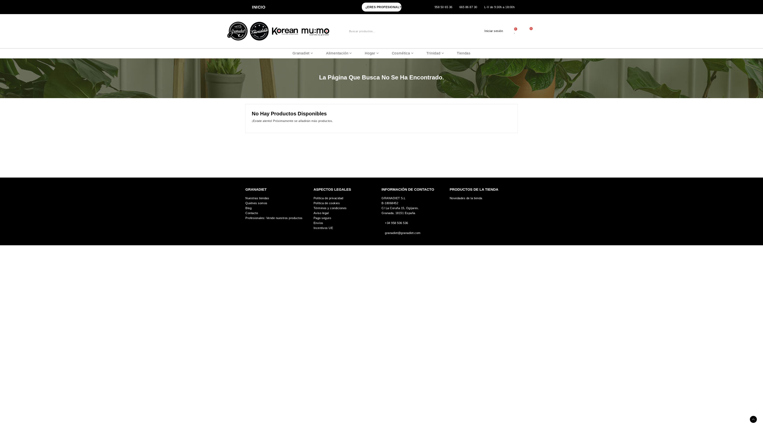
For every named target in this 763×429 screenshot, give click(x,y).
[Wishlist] (515, 31)
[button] (381, 7)
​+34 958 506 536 (396, 223)
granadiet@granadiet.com (403, 233)
